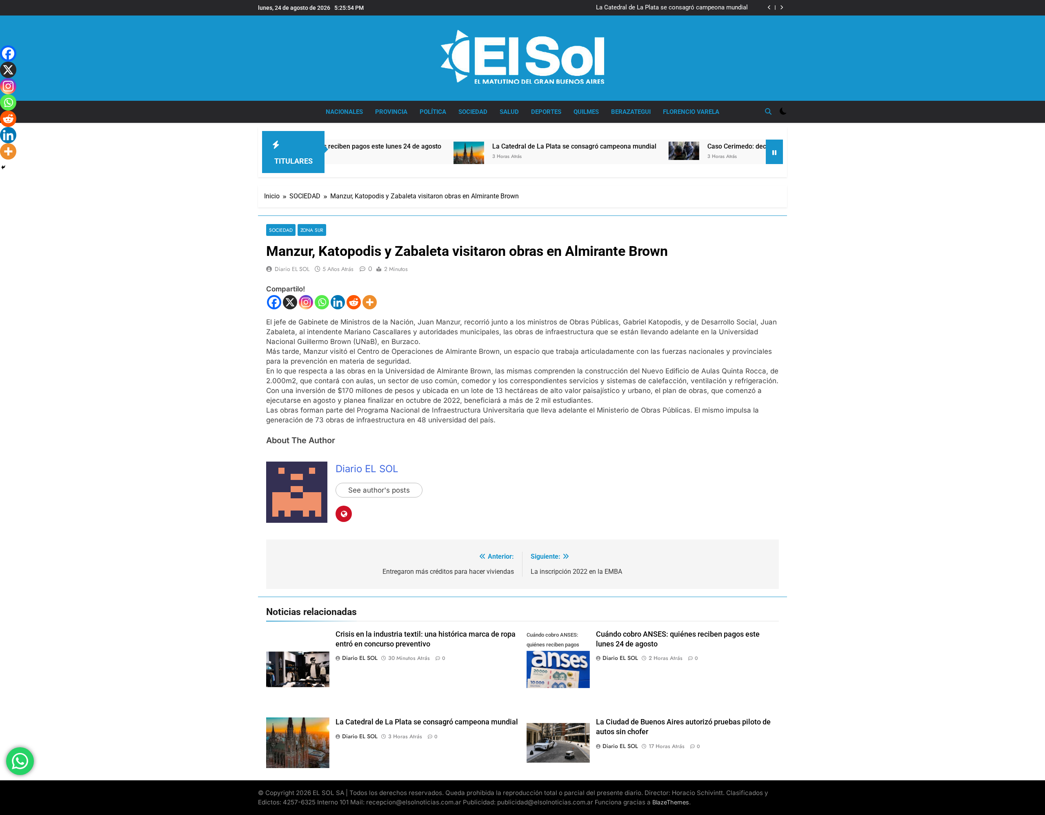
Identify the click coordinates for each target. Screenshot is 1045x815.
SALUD (509, 111)
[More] (369, 302)
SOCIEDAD (472, 111)
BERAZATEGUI (631, 111)
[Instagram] (306, 302)
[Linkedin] (338, 302)
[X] (290, 302)
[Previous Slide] (769, 7)
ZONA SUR (311, 230)
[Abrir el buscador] (768, 111)
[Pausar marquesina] (774, 152)
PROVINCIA (391, 111)
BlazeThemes (670, 802)
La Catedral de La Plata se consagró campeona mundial (672, 7)
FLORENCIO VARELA (691, 111)
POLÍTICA (433, 111)
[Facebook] (274, 302)
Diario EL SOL (292, 269)
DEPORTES (546, 111)
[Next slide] (781, 7)
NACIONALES (344, 111)
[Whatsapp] (322, 302)
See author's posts (379, 490)
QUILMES (586, 111)
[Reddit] (354, 302)
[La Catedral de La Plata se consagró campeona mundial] (431, 161)
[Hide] (3, 167)
